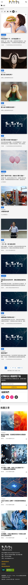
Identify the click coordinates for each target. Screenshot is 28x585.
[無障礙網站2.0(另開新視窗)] (10, 570)
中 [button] (13, 11)
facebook (2, 11)
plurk (7, 11)
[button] (26, 2)
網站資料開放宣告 (6, 566)
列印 (16, 11)
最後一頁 (20, 367)
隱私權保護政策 (5, 561)
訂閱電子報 (14, 387)
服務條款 (4, 563)
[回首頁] (14, 2)
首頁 (3, 8)
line (10, 11)
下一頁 (14, 367)
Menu (2, 2)
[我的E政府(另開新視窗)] (3, 570)
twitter (5, 11)
